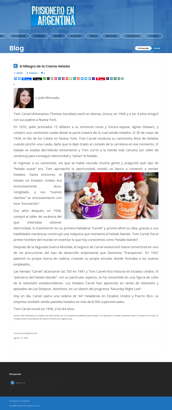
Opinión (19, 73)
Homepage (143, 48)
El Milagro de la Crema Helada (45, 66)
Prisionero (33, 73)
